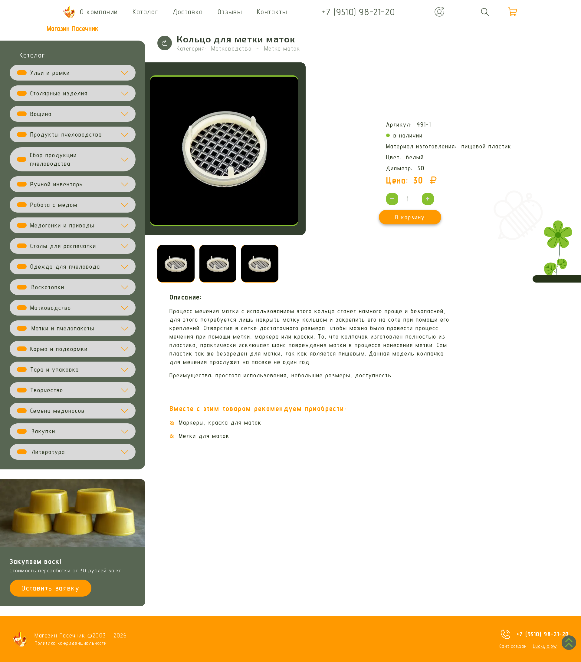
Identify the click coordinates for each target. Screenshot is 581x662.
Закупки (43, 431)
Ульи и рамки (50, 72)
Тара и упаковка (54, 369)
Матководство (50, 307)
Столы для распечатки (63, 246)
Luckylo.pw (545, 646)
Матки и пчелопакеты (62, 328)
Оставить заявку (50, 588)
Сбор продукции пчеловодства (53, 159)
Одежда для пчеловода (65, 266)
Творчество (46, 390)
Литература (48, 451)
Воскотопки (47, 287)
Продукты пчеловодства (66, 134)
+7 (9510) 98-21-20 (543, 634)
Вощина (41, 114)
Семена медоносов (57, 410)
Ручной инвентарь (56, 184)
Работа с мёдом (53, 204)
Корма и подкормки (59, 349)
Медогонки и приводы (62, 225)
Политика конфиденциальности (70, 643)
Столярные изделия (59, 93)
